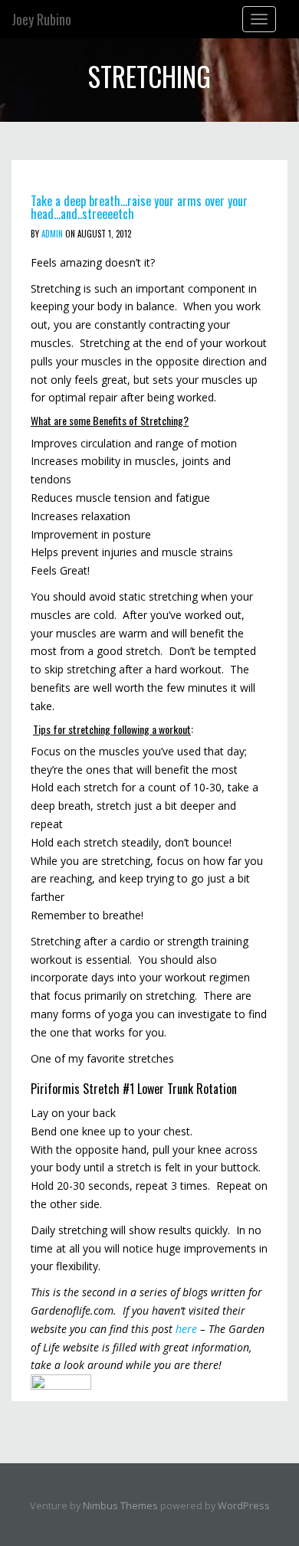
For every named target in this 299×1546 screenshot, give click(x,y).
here (186, 1329)
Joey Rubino (41, 19)
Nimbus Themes (120, 1505)
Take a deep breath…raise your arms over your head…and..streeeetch (139, 208)
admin (52, 234)
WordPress (244, 1505)
